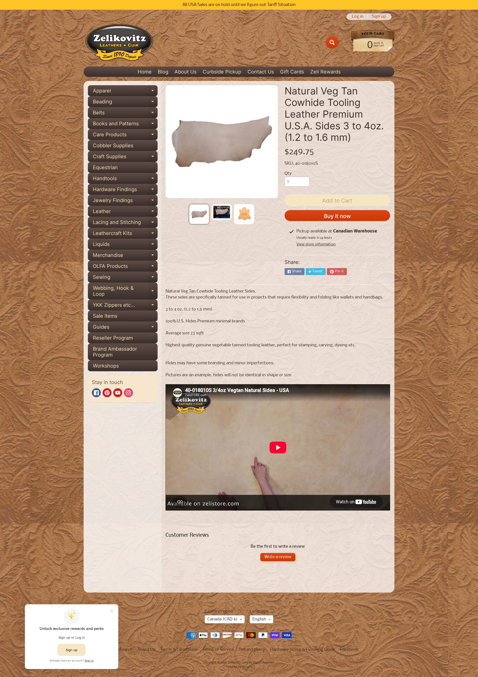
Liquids (125, 245)
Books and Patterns (125, 125)
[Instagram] (128, 392)
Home (145, 72)
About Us (185, 72)
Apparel (125, 92)
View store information (316, 244)
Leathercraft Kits (125, 234)
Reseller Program (113, 338)
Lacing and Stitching (125, 223)
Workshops (106, 366)
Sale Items (105, 316)
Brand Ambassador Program (115, 352)
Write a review (277, 557)
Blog (163, 72)
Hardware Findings (125, 190)
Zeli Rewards (325, 72)
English (259, 619)
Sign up (379, 17)
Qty (288, 173)
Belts (125, 114)
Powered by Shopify (239, 667)
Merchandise (125, 256)
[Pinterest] (107, 392)
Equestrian (105, 167)
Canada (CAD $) (222, 619)
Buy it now (337, 216)
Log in (357, 17)
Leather (125, 212)
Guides (125, 328)
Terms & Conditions (178, 649)
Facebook (349, 649)
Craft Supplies (125, 157)
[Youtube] (117, 392)
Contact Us (260, 72)
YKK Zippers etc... (125, 306)
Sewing (125, 278)
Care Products (125, 136)
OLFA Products (125, 267)
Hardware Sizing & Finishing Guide (302, 649)
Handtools (125, 179)
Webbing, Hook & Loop (125, 291)
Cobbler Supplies (113, 146)
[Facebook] (96, 392)
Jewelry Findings (125, 201)
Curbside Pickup (222, 72)
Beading (125, 103)
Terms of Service (218, 649)
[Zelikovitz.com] (119, 42)
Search (126, 649)
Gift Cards (292, 72)
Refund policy (252, 649)
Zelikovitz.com (237, 662)
